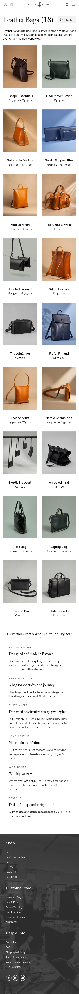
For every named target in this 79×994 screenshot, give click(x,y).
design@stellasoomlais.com (36, 811)
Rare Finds (11, 877)
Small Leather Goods (16, 857)
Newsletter (11, 922)
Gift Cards (11, 867)
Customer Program (15, 897)
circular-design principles (51, 719)
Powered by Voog (11, 987)
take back (36, 754)
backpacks (33, 31)
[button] (11, 4)
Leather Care (12, 872)
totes (44, 31)
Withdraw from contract (18, 962)
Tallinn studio (33, 669)
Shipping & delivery (15, 952)
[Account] (5, 4)
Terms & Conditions (16, 957)
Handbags (15, 692)
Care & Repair (13, 902)
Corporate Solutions (16, 917)
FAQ (8, 947)
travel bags (69, 31)
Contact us (11, 942)
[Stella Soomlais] (39, 5)
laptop (52, 31)
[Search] (67, 4)
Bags (8, 852)
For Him (10, 862)
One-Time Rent (13, 912)
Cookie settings (13, 967)
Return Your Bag (14, 907)
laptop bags (52, 692)
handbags (19, 31)
